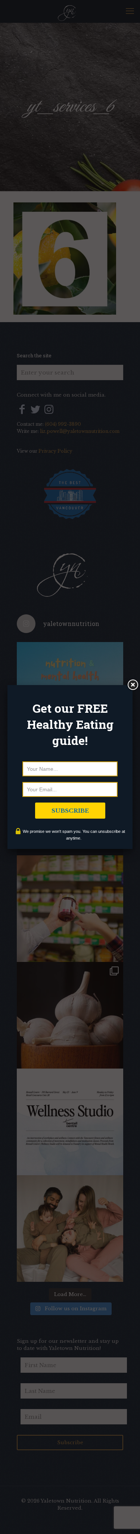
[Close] (132, 685)
